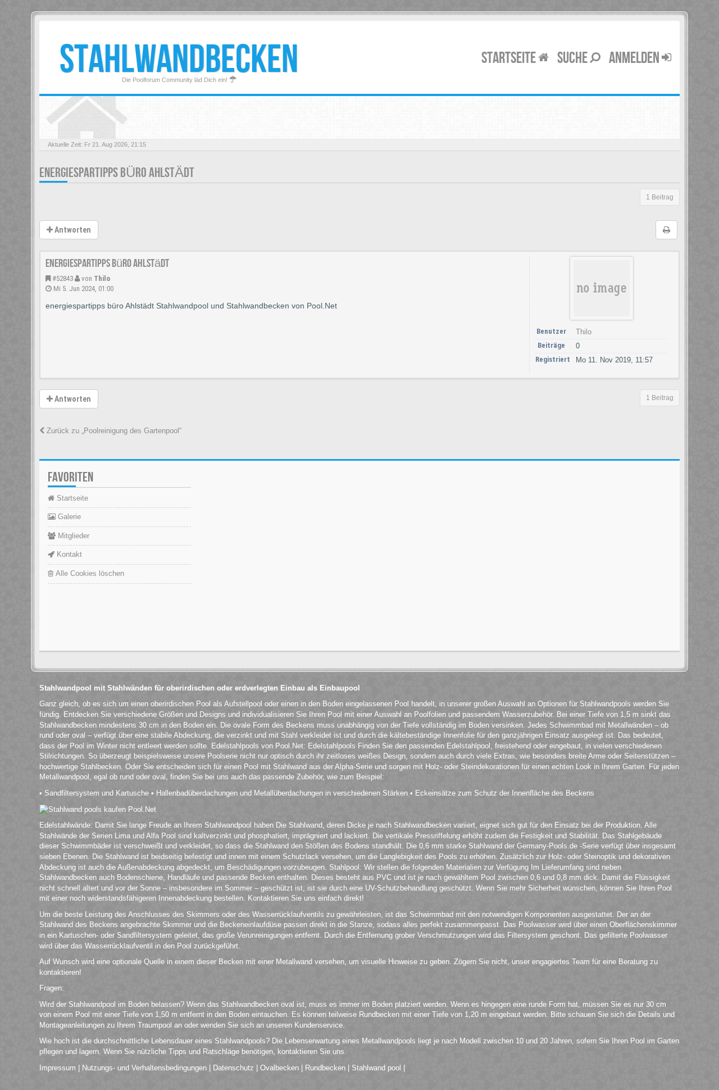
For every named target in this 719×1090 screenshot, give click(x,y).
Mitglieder (72, 536)
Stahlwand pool (376, 1068)
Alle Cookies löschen (88, 573)
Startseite (509, 58)
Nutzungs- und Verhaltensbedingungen (144, 1068)
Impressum (57, 1068)
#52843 (62, 278)
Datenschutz (233, 1068)
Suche (573, 58)
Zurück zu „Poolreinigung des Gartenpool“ (112, 430)
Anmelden (635, 58)
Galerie (68, 516)
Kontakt (68, 554)
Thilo (102, 278)
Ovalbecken (279, 1068)
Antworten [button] (72, 229)
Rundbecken (325, 1068)
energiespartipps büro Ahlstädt (116, 173)
